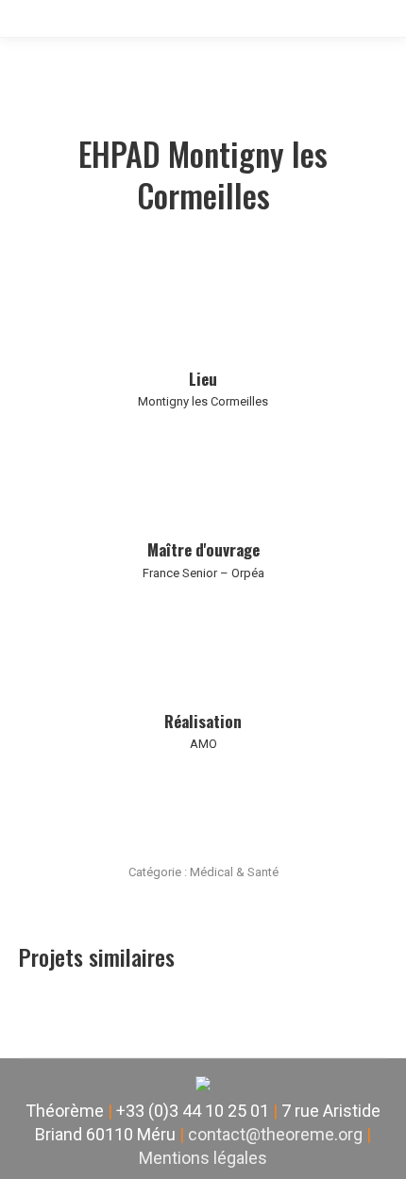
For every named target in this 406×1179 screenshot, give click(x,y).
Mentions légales (203, 1158)
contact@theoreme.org (275, 1134)
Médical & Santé (234, 872)
